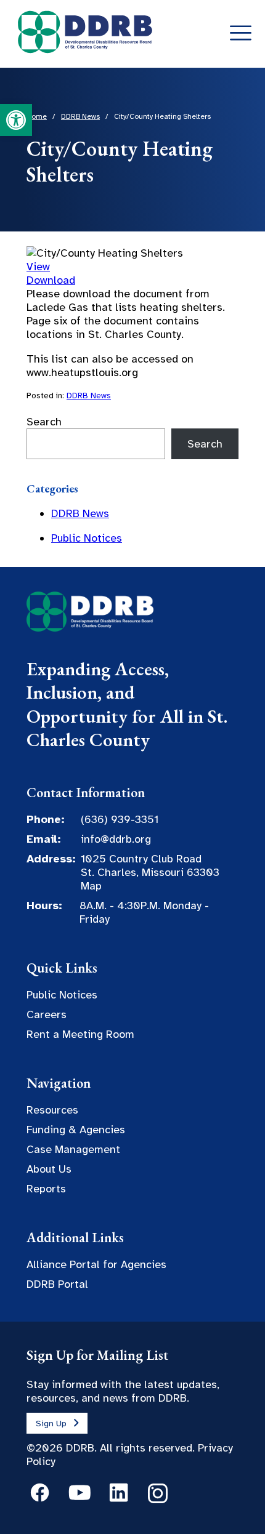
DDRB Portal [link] (57, 1284)
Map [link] (91, 886)
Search (44, 421)
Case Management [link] (73, 1149)
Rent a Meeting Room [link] (80, 1034)
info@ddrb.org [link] (116, 839)
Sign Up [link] (51, 1423)
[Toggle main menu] (240, 33)
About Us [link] (48, 1169)
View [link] (38, 266)
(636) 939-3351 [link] (119, 819)
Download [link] (50, 280)
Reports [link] (46, 1188)
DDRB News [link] (89, 395)
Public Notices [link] (86, 538)
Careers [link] (46, 1014)
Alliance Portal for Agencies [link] (96, 1264)
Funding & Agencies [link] (75, 1129)
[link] (16, 120)
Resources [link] (52, 1110)
